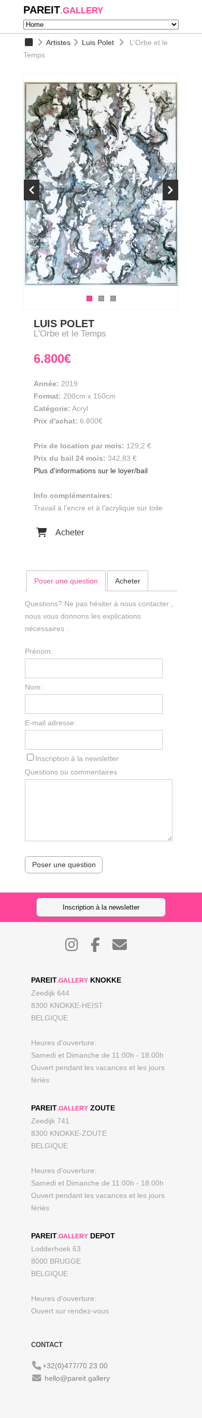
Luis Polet (98, 42)
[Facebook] (100, 947)
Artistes (58, 42)
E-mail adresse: (50, 723)
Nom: (33, 687)
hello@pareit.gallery (77, 1378)
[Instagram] (77, 947)
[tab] (66, 581)
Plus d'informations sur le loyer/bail (91, 470)
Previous (31, 190)
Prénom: (39, 651)
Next (170, 190)
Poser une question (66, 581)
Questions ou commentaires (71, 772)
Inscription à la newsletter (77, 758)
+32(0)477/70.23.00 (75, 1366)
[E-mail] (124, 947)
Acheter (68, 532)
